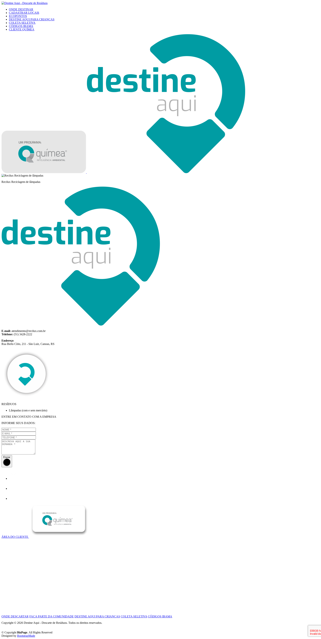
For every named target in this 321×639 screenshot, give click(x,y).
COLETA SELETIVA (22, 22)
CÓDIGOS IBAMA (21, 26)
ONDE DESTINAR (21, 9)
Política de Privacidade (14, 626)
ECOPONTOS (18, 16)
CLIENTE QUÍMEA (21, 29)
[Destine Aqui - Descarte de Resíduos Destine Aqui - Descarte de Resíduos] (24, 3)
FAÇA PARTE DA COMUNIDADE (51, 616)
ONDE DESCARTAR (15, 616)
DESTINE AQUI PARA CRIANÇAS (31, 19)
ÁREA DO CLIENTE (15, 536)
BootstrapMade (26, 635)
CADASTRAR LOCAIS (24, 12)
